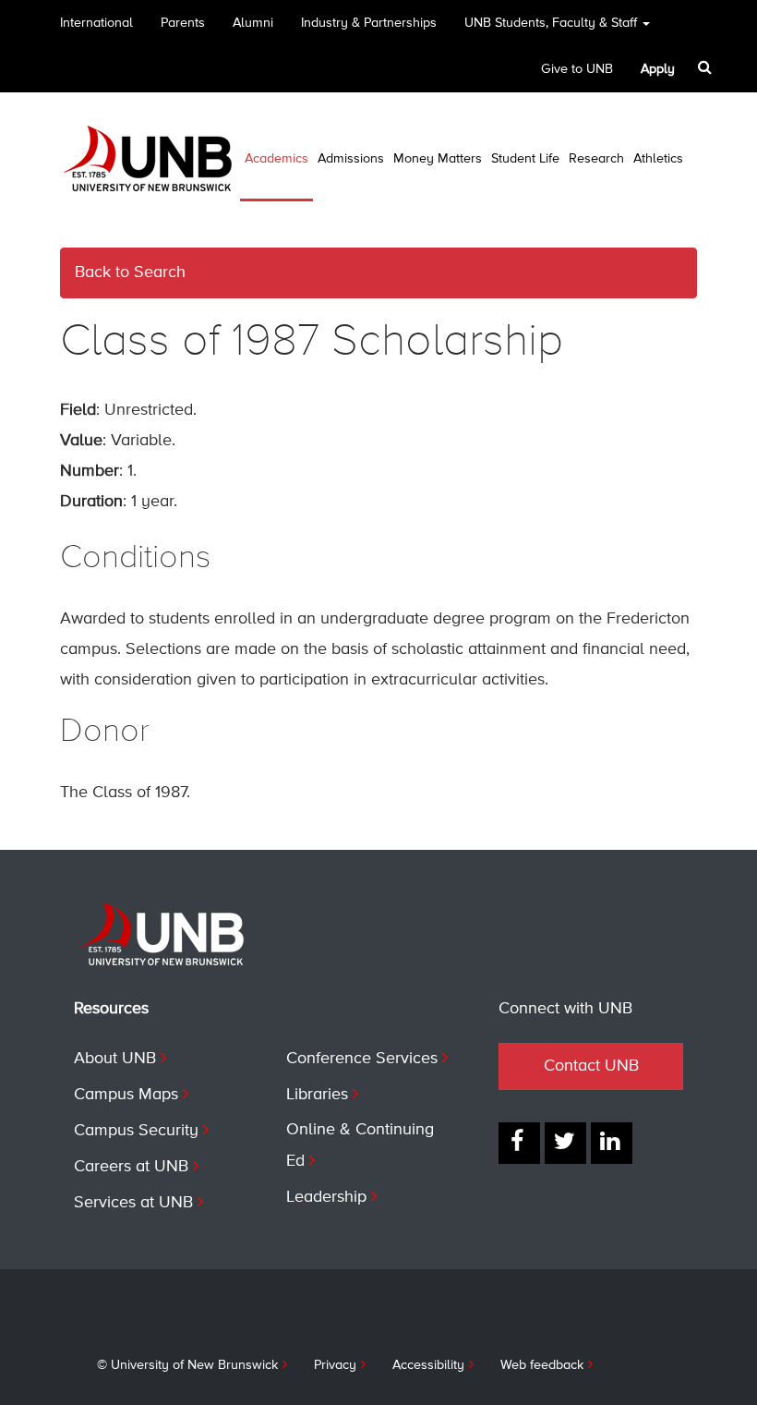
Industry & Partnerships (369, 23)
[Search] (707, 67)
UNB (550, 23)
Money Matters (437, 158)
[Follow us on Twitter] (565, 1143)
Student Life (525, 158)
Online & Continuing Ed (360, 1145)
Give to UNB (577, 69)
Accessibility (428, 1365)
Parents (183, 23)
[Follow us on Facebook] (519, 1143)
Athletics (658, 158)
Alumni (253, 23)
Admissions (351, 158)
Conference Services (362, 1058)
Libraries (317, 1094)
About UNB (115, 1058)
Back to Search (130, 272)
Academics (276, 158)
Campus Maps (126, 1094)
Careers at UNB (131, 1166)
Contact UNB (591, 1066)
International (96, 23)
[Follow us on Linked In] (611, 1143)
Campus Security (136, 1130)
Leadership (326, 1197)
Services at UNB (133, 1202)
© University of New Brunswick (187, 1365)
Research (596, 158)
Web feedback (541, 1365)
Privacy (335, 1365)
